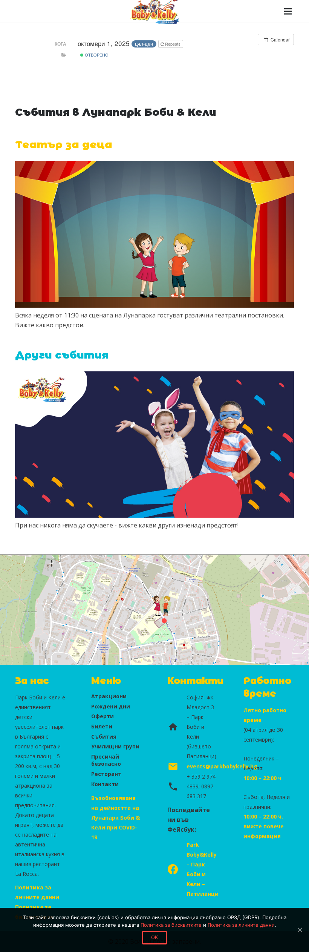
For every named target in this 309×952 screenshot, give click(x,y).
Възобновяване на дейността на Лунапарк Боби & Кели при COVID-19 (115, 817)
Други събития (61, 355)
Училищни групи (115, 746)
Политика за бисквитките (171, 925)
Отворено (96, 55)
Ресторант (106, 773)
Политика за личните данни (241, 925)
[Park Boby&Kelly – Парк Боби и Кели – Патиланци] (177, 869)
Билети (101, 726)
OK (154, 937)
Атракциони (109, 696)
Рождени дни (110, 706)
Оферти (102, 716)
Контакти (105, 784)
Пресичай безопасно (106, 760)
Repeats (173, 44)
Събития (103, 736)
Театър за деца (63, 144)
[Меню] (288, 11)
